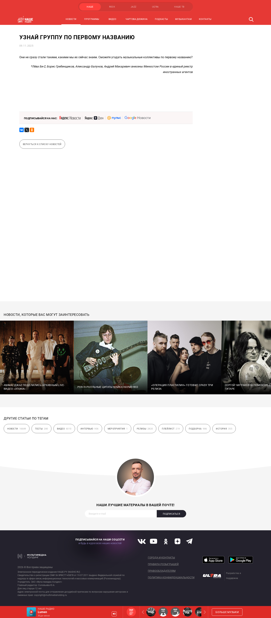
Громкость (114, 614)
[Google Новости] (137, 118)
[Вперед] (204, 612)
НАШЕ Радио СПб (163, 612)
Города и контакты (161, 557)
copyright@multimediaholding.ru (50, 595)
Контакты (205, 19)
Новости (71, 19)
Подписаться (171, 514)
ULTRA (155, 7)
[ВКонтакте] (21, 130)
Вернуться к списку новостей (42, 144)
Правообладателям (162, 570)
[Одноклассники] (32, 130)
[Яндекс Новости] (70, 118)
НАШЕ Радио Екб (175, 612)
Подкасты (161, 19)
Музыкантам (183, 19)
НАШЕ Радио (131, 612)
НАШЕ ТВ (179, 7)
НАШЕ (90, 7)
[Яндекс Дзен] (94, 118)
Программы (91, 19)
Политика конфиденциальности (171, 577)
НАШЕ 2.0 (151, 612)
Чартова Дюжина (136, 19)
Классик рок (187, 612)
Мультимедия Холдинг (32, 556)
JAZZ (133, 7)
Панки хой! (199, 612)
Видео (112, 19)
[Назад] (144, 612)
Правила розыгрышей (163, 564)
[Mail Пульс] (114, 118)
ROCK (112, 7)
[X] (27, 130)
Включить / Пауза (31, 612)
